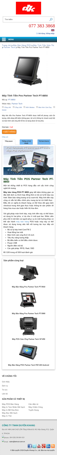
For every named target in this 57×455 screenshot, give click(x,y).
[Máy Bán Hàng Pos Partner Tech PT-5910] (28, 274)
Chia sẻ (5, 137)
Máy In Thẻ (7, 416)
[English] (52, 30)
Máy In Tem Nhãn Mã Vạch (13, 407)
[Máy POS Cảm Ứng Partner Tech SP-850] (28, 327)
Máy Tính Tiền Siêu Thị (43, 45)
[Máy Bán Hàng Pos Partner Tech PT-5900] (28, 300)
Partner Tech (9, 47)
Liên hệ (5, 394)
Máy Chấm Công (35, 407)
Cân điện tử (33, 404)
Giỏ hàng (41, 33)
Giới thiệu (6, 382)
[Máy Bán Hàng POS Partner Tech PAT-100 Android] (28, 352)
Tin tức (5, 390)
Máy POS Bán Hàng (10, 404)
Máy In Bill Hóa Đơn (10, 410)
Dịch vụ (5, 386)
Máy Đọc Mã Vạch (9, 413)
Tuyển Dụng (33, 410)
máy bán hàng (22, 222)
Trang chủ (6, 45)
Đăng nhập (50, 33)
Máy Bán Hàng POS (22, 45)
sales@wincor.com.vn (17, 442)
